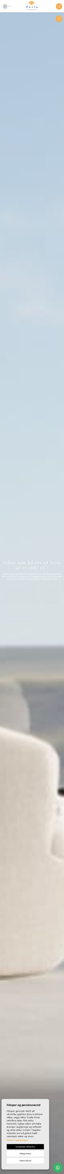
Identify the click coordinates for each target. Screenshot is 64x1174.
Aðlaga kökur (25, 1153)
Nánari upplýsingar (17, 1140)
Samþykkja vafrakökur (25, 1146)
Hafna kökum (25, 1160)
